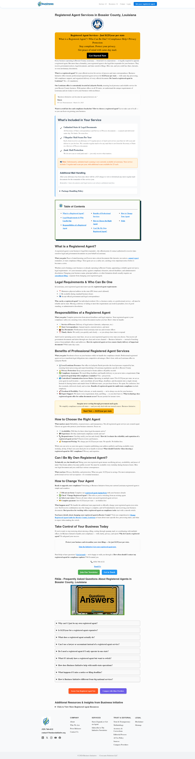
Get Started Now (97, 55)
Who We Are (75, 725)
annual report (133, 258)
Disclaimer (139, 721)
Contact (122, 4)
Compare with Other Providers (113, 691)
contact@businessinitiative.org (53, 732)
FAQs (123, 220)
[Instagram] (51, 738)
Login (129, 4)
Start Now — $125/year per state (97, 410)
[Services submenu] (106, 3)
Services (101, 4)
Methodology (119, 725)
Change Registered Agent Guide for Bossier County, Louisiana (95, 516)
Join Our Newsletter (89, 572)
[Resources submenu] (117, 3)
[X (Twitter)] (47, 738)
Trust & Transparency (122, 721)
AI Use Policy (119, 738)
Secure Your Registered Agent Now (83, 691)
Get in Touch (109, 572)
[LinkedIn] (43, 738)
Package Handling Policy (72, 191)
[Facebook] (60, 738)
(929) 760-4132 (47, 729)
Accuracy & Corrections (118, 729)
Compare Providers (121, 744)
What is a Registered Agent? (73, 213)
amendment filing (61, 275)
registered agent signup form (96, 492)
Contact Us (74, 732)
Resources (112, 4)
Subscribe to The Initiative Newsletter (99, 729)
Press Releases (75, 728)
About (72, 721)
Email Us (97, 566)
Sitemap (138, 725)
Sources (116, 741)
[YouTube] (55, 738)
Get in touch (80, 554)
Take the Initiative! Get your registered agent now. (97, 546)
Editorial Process (120, 734)
